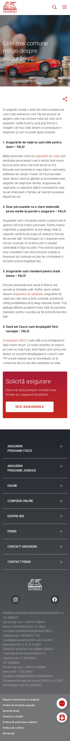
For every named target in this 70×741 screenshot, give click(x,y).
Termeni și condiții (13, 716)
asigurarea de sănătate (28, 294)
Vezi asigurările (29, 407)
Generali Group (11, 711)
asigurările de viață (47, 156)
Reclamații (9, 733)
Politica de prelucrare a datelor (20, 722)
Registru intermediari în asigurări (21, 699)
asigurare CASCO (17, 340)
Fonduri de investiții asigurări (19, 705)
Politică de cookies (13, 728)
